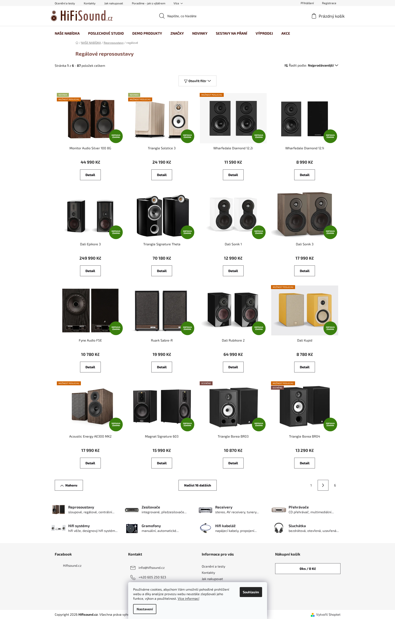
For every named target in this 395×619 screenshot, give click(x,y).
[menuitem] (67, 33)
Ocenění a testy (65, 3)
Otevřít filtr (197, 81)
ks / (308, 568)
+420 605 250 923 (152, 577)
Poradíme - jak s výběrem (148, 3)
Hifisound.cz (72, 565)
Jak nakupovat (113, 3)
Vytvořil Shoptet (328, 614)
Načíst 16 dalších (197, 485)
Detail (90, 175)
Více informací (188, 598)
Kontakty (89, 3)
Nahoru (71, 485)
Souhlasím (251, 592)
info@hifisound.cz (152, 567)
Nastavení (145, 609)
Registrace (329, 3)
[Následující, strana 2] (323, 485)
